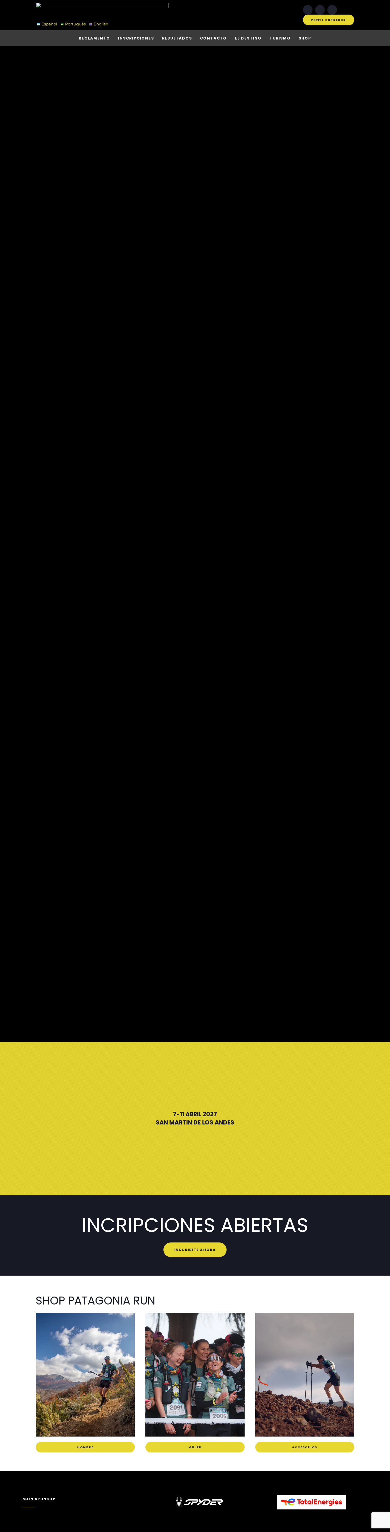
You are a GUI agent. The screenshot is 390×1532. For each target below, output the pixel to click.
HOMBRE (85, 1447)
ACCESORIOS (304, 1447)
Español (49, 24)
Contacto (213, 38)
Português (75, 24)
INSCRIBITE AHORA (195, 1249)
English (101, 24)
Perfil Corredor (328, 20)
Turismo (280, 38)
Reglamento (94, 38)
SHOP (305, 38)
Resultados (177, 38)
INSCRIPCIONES (136, 38)
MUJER (195, 1447)
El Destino (248, 38)
